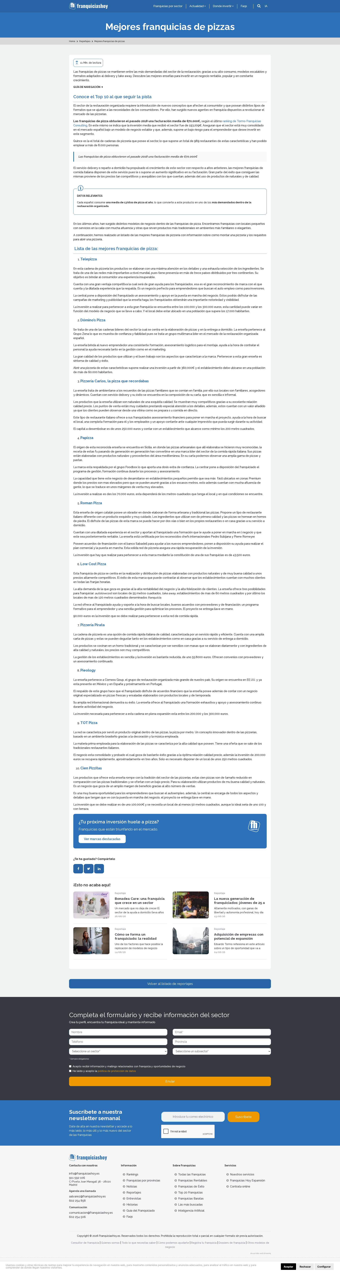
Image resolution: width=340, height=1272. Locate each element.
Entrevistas (133, 1198)
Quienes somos (110, 1242)
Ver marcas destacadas (102, 839)
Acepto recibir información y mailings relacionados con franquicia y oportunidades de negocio (129, 1066)
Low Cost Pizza (93, 564)
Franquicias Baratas (191, 1198)
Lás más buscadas (190, 1204)
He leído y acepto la (104, 1071)
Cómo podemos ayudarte (173, 1242)
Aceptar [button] (288, 1266)
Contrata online (240, 1186)
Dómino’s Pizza (92, 320)
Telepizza (88, 259)
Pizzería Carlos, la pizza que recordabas (114, 381)
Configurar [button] (324, 1266)
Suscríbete (243, 1117)
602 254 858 (77, 1200)
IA (266, 6)
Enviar (170, 1081)
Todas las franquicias (192, 1174)
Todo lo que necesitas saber (139, 1242)
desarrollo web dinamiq (260, 1253)
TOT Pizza (88, 723)
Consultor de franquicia (85, 1242)
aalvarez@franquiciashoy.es (87, 1196)
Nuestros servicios (242, 1174)
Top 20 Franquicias (190, 1192)
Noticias (131, 1186)
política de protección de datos (117, 1071)
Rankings (132, 1174)
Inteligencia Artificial (191, 1210)
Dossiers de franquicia (232, 1242)
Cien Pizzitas (91, 768)
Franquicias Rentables (192, 1180)
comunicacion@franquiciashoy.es (91, 1212)
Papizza (86, 438)
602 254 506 (77, 1217)
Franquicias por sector (167, 6)
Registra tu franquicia (204, 1242)
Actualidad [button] (196, 6)
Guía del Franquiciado (140, 1210)
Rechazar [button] (305, 1266)
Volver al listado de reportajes (170, 984)
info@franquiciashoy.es (84, 1173)
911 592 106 (77, 1177)
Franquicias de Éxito (191, 1186)
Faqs (244, 6)
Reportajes (133, 1192)
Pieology (88, 670)
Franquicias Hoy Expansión (247, 1180)
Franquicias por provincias (143, 1180)
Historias (132, 1204)
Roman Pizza (91, 503)
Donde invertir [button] (222, 6)
